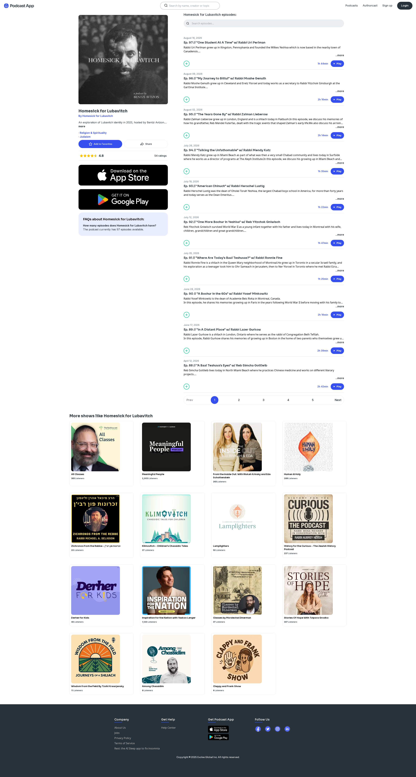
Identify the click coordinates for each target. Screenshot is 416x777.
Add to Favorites (103, 144)
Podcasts (351, 5)
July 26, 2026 (191, 145)
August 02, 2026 (193, 109)
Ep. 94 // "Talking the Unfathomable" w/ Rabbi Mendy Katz (227, 150)
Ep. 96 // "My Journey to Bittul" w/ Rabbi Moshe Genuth (225, 78)
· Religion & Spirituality (92, 132)
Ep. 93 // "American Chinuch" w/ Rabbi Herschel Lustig (224, 186)
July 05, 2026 (191, 253)
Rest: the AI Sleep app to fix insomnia (137, 748)
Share (148, 144)
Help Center (168, 727)
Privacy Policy (122, 738)
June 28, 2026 (192, 289)
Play (339, 63)
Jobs (117, 733)
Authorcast (370, 5)
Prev (190, 400)
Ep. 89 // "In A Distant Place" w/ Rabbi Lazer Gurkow (222, 329)
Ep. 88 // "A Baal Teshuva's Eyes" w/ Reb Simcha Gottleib (225, 365)
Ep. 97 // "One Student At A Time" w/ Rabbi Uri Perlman (224, 42)
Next (338, 400)
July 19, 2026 (191, 181)
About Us (120, 727)
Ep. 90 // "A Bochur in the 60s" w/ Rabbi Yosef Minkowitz (226, 293)
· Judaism (84, 136)
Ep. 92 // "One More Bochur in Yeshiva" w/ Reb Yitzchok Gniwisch (232, 222)
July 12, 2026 (191, 217)
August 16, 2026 (193, 38)
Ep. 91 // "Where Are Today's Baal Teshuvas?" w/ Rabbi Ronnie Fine (233, 258)
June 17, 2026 (191, 325)
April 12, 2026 (191, 360)
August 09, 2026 (193, 73)
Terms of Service (124, 743)
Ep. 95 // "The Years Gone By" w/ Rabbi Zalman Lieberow (226, 114)
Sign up (387, 5)
